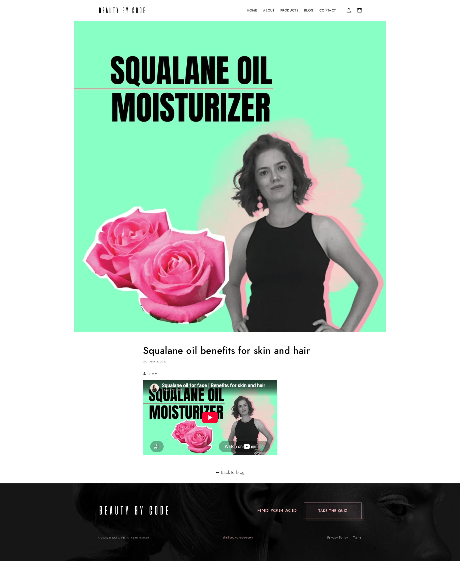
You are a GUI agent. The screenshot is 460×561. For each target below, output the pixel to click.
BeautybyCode (117, 537)
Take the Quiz (332, 510)
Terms (357, 537)
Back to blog (233, 472)
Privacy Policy (337, 537)
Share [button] (153, 373)
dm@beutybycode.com (238, 537)
